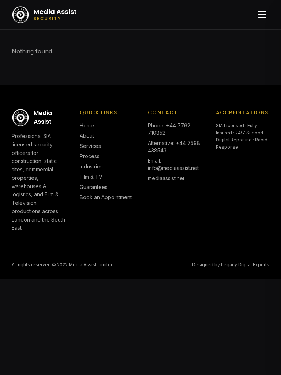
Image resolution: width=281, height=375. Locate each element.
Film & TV (91, 177)
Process (90, 156)
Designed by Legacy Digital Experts (230, 264)
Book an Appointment (106, 197)
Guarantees (94, 187)
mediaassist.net (166, 178)
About (87, 136)
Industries (91, 166)
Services (90, 146)
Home (87, 125)
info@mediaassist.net (173, 168)
